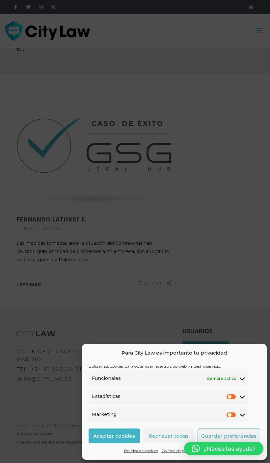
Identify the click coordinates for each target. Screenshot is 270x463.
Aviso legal (215, 450)
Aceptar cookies (114, 436)
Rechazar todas (168, 436)
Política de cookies (141, 450)
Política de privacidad (181, 450)
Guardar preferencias (228, 436)
